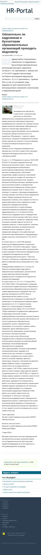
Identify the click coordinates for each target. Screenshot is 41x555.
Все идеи (21, 535)
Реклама (5, 506)
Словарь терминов (9, 527)
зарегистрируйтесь (23, 462)
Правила (5, 508)
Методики (6, 522)
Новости (5, 516)
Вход (16, 2)
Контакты (3, 1)
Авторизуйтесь (8, 462)
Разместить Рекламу (7, 3)
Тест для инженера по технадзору (14, 487)
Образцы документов (9, 520)
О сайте (5, 502)
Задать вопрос (11, 472)
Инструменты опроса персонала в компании (18, 481)
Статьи (5, 518)
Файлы (5, 524)
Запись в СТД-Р (8, 484)
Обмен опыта (7, 489)
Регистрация (23, 2)
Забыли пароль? (34, 2)
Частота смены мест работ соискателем (16, 492)
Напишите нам (12, 535)
